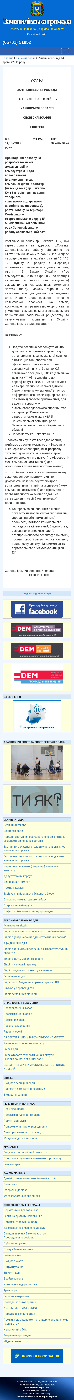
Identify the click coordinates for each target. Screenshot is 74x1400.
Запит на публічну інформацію (23, 1216)
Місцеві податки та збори (20, 1138)
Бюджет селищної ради (19, 1083)
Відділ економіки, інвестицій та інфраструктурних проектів (36, 951)
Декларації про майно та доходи (24, 1227)
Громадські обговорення (20, 1302)
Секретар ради (13, 831)
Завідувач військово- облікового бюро (29, 893)
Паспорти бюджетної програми (24, 1088)
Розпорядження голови (19, 1008)
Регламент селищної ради (21, 1222)
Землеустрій (12, 1164)
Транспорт (10, 1290)
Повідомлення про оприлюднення (25, 1126)
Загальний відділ (14, 976)
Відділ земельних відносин (21, 994)
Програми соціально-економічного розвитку (32, 1158)
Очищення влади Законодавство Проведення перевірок (25, 1235)
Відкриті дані (12, 1272)
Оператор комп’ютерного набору (25, 899)
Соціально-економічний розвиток (25, 1152)
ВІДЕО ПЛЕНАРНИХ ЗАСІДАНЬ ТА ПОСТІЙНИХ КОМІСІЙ (34, 1066)
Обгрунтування (13, 1267)
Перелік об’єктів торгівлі (19, 1313)
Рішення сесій (25, 58)
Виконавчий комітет (17, 881)
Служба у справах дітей (19, 988)
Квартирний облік (15, 1329)
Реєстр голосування (17, 1025)
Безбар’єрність (13, 1278)
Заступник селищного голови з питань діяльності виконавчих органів (35, 848)
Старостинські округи (18, 905)
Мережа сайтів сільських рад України (37, 1396)
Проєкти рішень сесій (18, 1014)
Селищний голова (15, 825)
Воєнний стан (12, 1255)
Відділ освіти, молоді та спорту (23, 958)
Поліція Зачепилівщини (18, 1249)
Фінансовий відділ (15, 925)
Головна (8, 58)
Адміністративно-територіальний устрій (30, 1178)
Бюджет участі (13, 1261)
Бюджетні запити (15, 1094)
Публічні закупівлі (15, 1243)
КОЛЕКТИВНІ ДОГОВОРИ (20, 1308)
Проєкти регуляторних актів (22, 1114)
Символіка (10, 1184)
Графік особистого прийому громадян (28, 911)
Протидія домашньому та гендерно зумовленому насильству (36, 1321)
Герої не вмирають (16, 1296)
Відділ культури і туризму (20, 964)
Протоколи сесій (14, 1019)
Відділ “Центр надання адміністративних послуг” (35, 937)
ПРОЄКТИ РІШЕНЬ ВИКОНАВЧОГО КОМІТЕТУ (34, 1037)
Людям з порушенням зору (37, 593)
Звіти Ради (11, 1049)
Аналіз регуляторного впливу (22, 1132)
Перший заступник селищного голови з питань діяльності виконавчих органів (34, 838)
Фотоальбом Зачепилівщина (22, 1196)
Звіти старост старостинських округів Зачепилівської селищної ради (29, 1057)
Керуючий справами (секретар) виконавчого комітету (33, 868)
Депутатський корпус (18, 876)
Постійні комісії (14, 887)
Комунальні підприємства (20, 1284)
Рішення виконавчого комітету (24, 1043)
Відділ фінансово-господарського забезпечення (35, 931)
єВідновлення (12, 1341)
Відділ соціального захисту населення (28, 970)
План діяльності (14, 1109)
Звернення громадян (17, 1335)
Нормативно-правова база (21, 1210)
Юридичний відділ (15, 943)
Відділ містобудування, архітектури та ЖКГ (32, 982)
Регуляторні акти (15, 1120)
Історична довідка (15, 1190)
